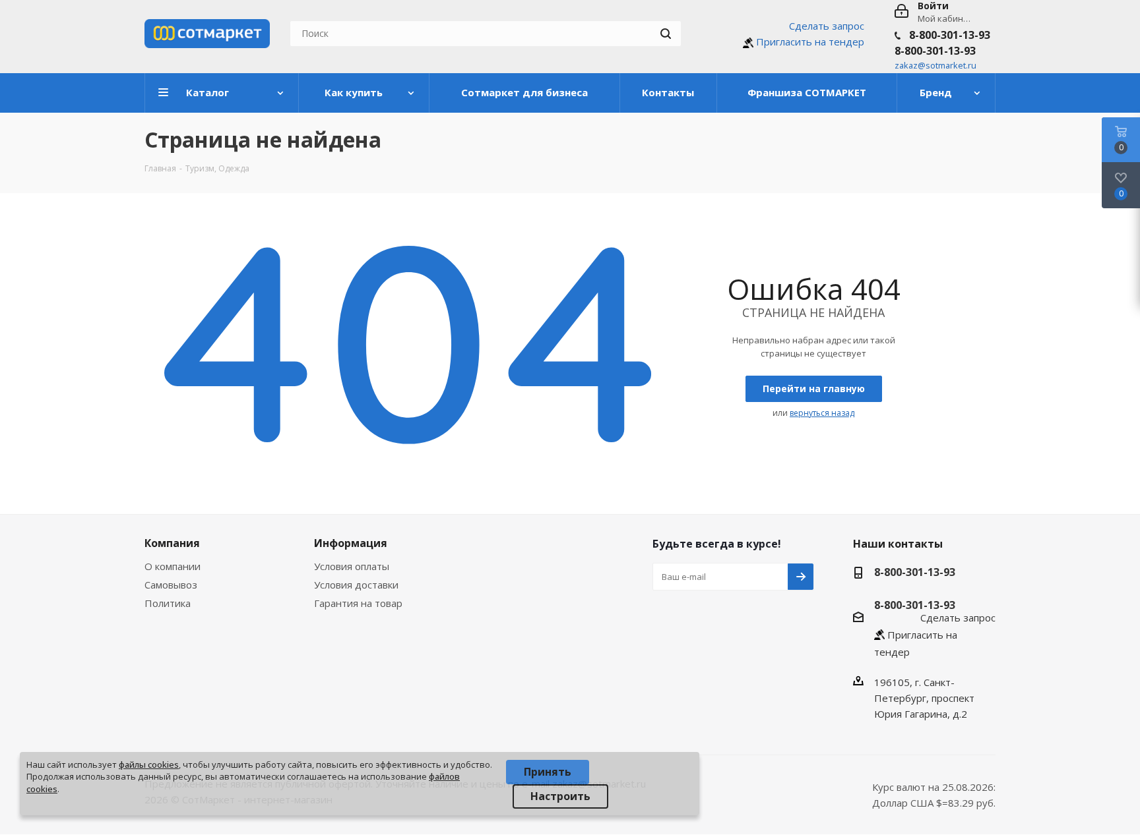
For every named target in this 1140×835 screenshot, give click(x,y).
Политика (167, 603)
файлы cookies (149, 764)
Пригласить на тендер (810, 41)
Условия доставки (356, 584)
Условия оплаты (351, 566)
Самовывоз (170, 584)
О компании (172, 566)
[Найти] (665, 33)
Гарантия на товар (358, 603)
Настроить (560, 796)
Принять (547, 771)
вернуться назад (822, 412)
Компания (172, 543)
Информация (350, 543)
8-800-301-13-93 (949, 35)
